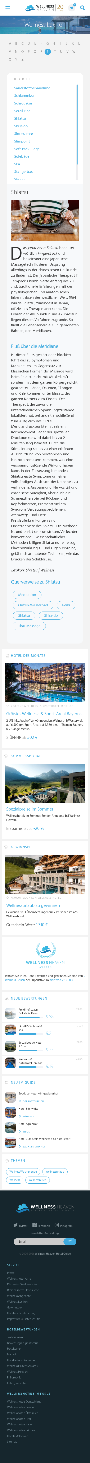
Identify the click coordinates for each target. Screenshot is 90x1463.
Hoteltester (14, 1348)
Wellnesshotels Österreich (22, 1413)
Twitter (22, 1226)
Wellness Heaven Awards (22, 1366)
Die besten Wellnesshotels (23, 1284)
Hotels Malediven (17, 1436)
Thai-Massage (29, 626)
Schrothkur (23, 103)
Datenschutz (32, 1319)
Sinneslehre (23, 133)
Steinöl (19, 179)
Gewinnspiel (14, 1307)
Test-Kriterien (15, 1337)
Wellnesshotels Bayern (20, 1407)
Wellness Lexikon (17, 1301)
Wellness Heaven (17, 1371)
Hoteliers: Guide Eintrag (21, 1313)
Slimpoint (22, 141)
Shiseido (21, 126)
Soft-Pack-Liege (27, 149)
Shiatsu (20, 118)
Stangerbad (23, 172)
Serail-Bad (22, 111)
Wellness (14, 1180)
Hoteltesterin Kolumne (21, 1360)
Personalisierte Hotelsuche (23, 1290)
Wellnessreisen (37, 1180)
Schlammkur (24, 95)
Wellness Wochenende (23, 1171)
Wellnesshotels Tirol (19, 1419)
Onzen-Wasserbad (33, 605)
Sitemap (12, 1441)
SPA (17, 164)
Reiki (66, 605)
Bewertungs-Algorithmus (22, 1343)
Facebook (43, 1226)
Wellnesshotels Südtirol (21, 1430)
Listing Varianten (17, 1383)
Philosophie (14, 1377)
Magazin (12, 1354)
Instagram (65, 1226)
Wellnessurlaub (55, 1171)
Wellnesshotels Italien (20, 1424)
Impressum (14, 1319)
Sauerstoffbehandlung (32, 88)
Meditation (27, 595)
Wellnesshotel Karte (19, 1278)
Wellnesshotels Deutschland (24, 1401)
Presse (10, 1273)
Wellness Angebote (19, 1296)
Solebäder (22, 156)
